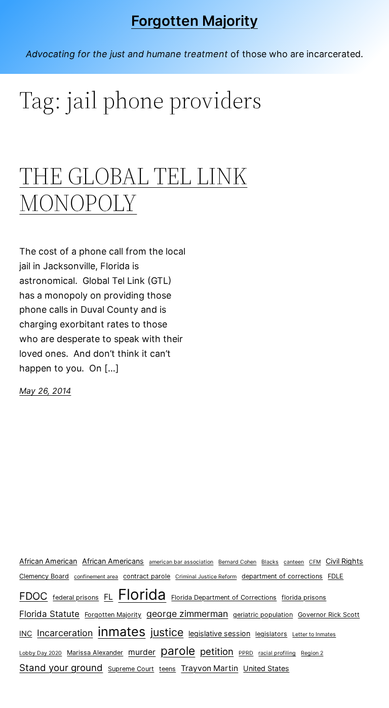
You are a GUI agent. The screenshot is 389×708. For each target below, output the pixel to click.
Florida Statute (49, 614)
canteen (294, 562)
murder (141, 652)
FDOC (33, 596)
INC (25, 633)
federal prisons (76, 597)
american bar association (181, 562)
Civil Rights (344, 561)
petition (217, 651)
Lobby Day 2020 (40, 653)
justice (166, 632)
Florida (142, 594)
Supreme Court (131, 669)
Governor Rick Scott (329, 614)
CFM (315, 562)
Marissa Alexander (95, 652)
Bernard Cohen (237, 562)
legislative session (219, 633)
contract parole (146, 576)
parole (178, 651)
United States (266, 668)
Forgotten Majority (194, 20)
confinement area (96, 576)
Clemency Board (44, 576)
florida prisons (304, 597)
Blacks (270, 562)
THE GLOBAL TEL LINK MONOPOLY (133, 189)
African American (48, 561)
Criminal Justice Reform (206, 576)
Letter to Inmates (314, 634)
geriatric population (263, 614)
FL (108, 597)
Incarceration (65, 633)
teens (167, 669)
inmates (121, 631)
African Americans (113, 561)
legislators (271, 634)
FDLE (335, 576)
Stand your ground (61, 668)
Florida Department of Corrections (224, 597)
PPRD (246, 653)
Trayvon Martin (209, 668)
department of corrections (282, 576)
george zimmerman (187, 613)
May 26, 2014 (45, 391)
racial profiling (277, 653)
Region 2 (312, 653)
